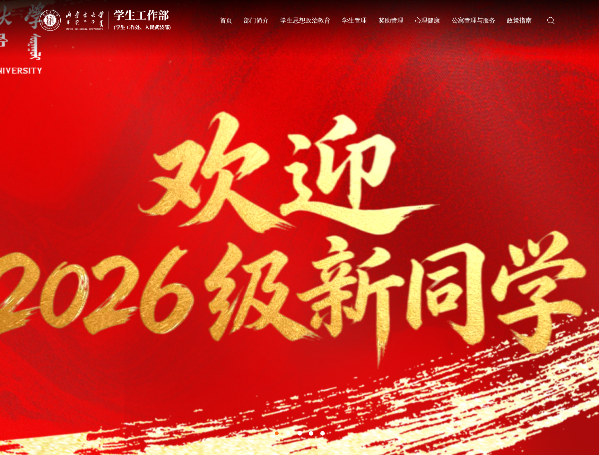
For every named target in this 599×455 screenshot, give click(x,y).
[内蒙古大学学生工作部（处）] (105, 20)
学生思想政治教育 (305, 20)
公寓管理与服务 (473, 20)
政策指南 (519, 20)
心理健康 (427, 20)
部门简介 (256, 20)
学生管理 (354, 20)
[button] (277, 433)
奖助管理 (391, 20)
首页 (226, 20)
